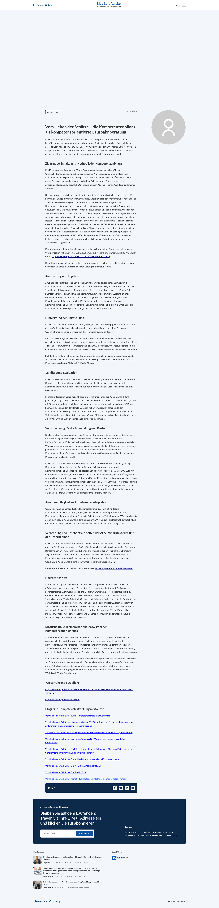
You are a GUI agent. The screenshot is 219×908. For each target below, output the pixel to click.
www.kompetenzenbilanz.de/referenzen (114, 568)
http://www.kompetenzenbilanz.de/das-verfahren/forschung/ (81, 256)
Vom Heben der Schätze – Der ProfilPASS (65, 772)
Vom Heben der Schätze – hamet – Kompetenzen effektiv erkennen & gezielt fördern (86, 778)
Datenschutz (171, 901)
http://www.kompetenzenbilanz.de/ (62, 699)
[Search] (177, 5)
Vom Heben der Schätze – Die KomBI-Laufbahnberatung (72, 765)
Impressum (181, 901)
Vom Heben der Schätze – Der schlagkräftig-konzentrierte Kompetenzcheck (82, 759)
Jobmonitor (114, 858)
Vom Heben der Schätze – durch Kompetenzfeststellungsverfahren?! (78, 715)
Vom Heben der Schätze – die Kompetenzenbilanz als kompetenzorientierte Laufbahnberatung (89, 732)
